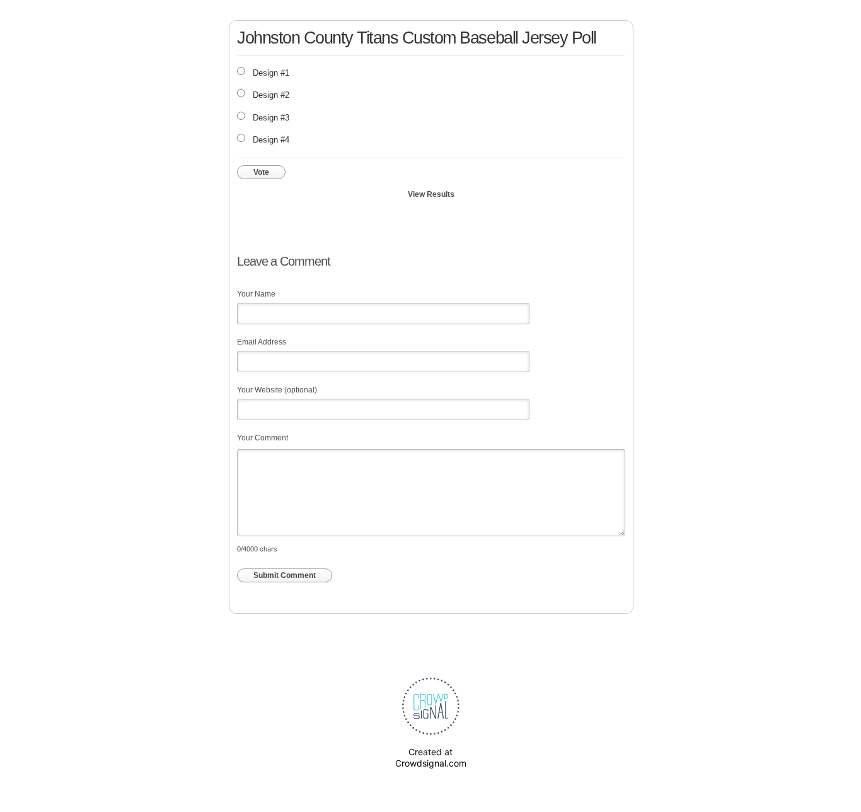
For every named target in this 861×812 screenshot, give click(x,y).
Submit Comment (284, 575)
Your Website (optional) (277, 389)
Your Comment (262, 437)
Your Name (256, 294)
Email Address (261, 342)
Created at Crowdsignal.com (430, 757)
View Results (431, 194)
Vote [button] (261, 172)
